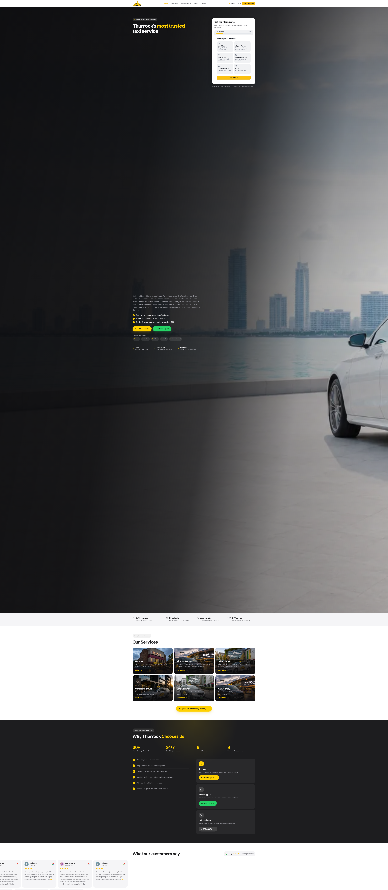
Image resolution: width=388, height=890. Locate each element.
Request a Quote (249, 3)
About (196, 4)
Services (174, 4)
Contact (203, 4)
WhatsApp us (163, 329)
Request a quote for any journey (192, 709)
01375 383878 (143, 329)
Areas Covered (186, 4)
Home (166, 4)
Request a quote (207, 778)
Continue (232, 78)
